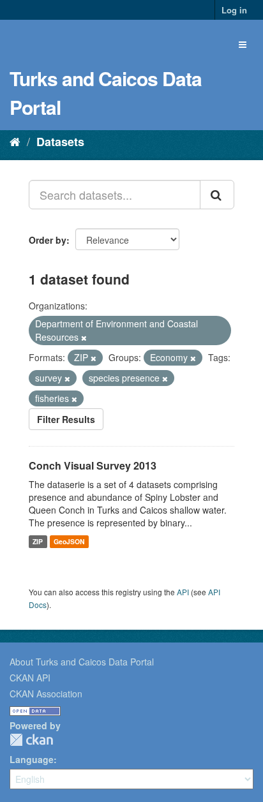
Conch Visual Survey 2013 (92, 465)
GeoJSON (69, 541)
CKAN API (30, 677)
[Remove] (84, 337)
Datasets (60, 141)
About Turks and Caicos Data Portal (82, 661)
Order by (47, 240)
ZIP (38, 541)
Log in (234, 10)
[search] (217, 194)
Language (32, 759)
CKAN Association (46, 693)
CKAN (31, 739)
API (183, 591)
